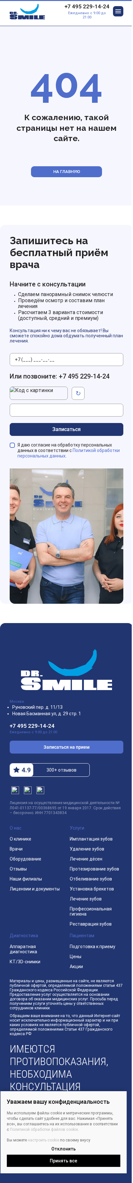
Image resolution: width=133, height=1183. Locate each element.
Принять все (63, 1160)
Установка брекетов (92, 888)
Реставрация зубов (91, 924)
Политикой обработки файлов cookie (44, 1129)
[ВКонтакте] (28, 790)
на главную (66, 171)
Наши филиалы (26, 878)
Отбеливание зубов (91, 878)
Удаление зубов (87, 848)
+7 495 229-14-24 (87, 6)
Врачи (16, 848)
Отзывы (18, 868)
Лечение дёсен (86, 858)
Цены (75, 956)
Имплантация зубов (91, 839)
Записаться (66, 429)
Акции (76, 966)
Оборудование (25, 858)
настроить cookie (43, 1140)
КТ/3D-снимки (25, 961)
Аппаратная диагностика (23, 949)
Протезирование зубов (94, 868)
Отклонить (63, 1148)
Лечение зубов (86, 898)
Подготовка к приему (92, 946)
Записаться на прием (67, 747)
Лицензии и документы (35, 888)
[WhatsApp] (40, 790)
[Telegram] (15, 790)
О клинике (20, 839)
